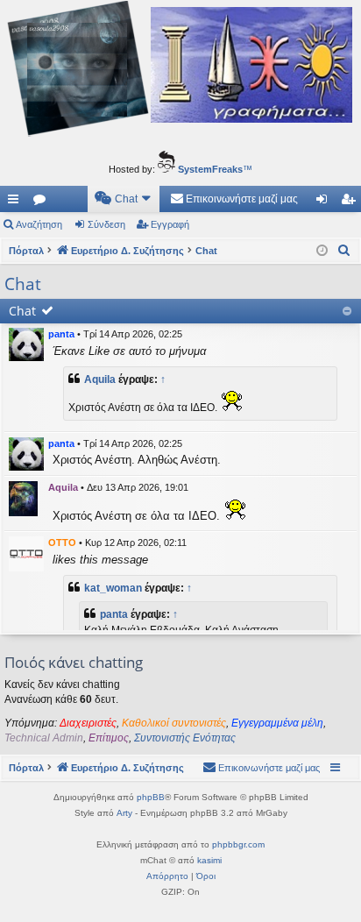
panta (61, 334)
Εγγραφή (170, 224)
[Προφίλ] (26, 344)
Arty (124, 813)
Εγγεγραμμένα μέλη (277, 723)
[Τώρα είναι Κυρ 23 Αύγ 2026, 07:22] (322, 251)
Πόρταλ (26, 250)
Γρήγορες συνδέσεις (16, 202)
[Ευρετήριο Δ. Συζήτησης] (180, 71)
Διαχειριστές (88, 723)
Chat (22, 310)
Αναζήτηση (39, 224)
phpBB (151, 797)
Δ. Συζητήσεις (43, 202)
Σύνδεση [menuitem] (325, 202)
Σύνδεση (106, 224)
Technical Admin (43, 738)
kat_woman (113, 588)
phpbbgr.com (238, 844)
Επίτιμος (108, 738)
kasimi (209, 860)
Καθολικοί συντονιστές (174, 723)
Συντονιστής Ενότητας (185, 738)
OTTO (62, 542)
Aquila (100, 379)
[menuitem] (123, 199)
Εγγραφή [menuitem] (351, 202)
